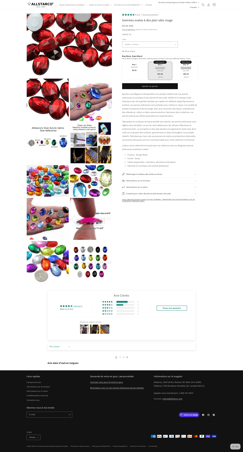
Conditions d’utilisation (138, 446)
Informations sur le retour (37, 391)
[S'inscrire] (69, 415)
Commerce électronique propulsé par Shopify (53, 446)
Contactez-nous (33, 400)
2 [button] (120, 357)
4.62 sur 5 (78, 306)
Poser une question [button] (172, 308)
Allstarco (35, 446)
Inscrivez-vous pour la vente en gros (106, 382)
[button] (73, 4)
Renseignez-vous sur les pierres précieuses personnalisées (117, 388)
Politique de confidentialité (101, 446)
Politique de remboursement (80, 446)
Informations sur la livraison (38, 387)
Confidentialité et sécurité (37, 395)
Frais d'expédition (128, 29)
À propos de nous (34, 382)
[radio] (134, 71)
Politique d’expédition (120, 446)
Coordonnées (153, 446)
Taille (124, 39)
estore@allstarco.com (173, 398)
